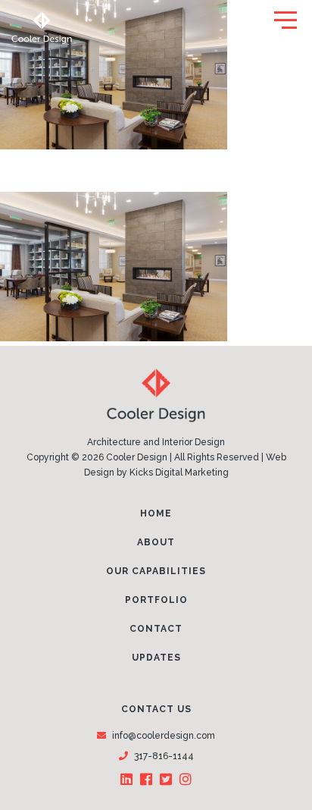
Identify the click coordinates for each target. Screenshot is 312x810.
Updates (156, 657)
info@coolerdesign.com (163, 735)
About (156, 542)
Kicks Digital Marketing (179, 472)
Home (156, 513)
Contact (156, 628)
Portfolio (156, 600)
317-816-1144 (164, 756)
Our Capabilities (156, 571)
